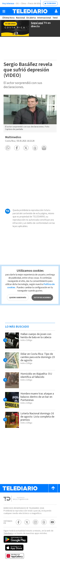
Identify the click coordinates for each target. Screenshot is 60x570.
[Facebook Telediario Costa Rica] (18, 522)
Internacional (44, 17)
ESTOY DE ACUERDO (42, 297)
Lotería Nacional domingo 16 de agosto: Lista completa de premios (37, 417)
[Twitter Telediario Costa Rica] (27, 522)
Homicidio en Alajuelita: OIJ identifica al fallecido (36, 375)
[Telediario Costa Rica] (30, 11)
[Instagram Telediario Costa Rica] (35, 522)
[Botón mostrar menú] (3, 11)
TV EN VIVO (51, 3)
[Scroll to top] (53, 488)
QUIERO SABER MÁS (17, 297)
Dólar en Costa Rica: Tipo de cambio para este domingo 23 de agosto (37, 357)
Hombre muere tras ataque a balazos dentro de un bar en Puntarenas (37, 397)
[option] (30, 113)
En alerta (31, 17)
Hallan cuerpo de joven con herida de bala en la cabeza (35, 335)
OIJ (17, 3)
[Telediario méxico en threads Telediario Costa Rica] (44, 522)
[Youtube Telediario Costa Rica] (52, 522)
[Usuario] (56, 11)
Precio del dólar (34, 3)
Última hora (8, 17)
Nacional (20, 17)
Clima (23, 3)
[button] (7, 147)
